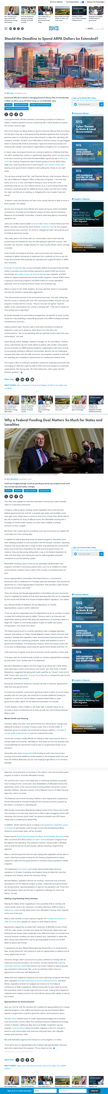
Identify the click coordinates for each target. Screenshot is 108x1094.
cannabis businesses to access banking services (37, 980)
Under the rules (47, 226)
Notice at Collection (56, 2)
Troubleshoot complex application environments (84, 246)
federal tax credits (11, 910)
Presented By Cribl (79, 250)
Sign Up (94, 1091)
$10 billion (12, 1018)
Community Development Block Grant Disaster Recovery (40, 836)
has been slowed (39, 839)
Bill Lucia (10, 93)
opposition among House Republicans (35, 675)
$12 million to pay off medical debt (29, 274)
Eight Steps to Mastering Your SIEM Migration (86, 220)
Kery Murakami (13, 479)
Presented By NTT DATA (80, 224)
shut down (22, 869)
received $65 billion (40, 223)
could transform (18, 1028)
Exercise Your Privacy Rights (96, 2)
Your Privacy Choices (72, 2)
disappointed (27, 753)
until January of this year (54, 164)
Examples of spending (13, 268)
